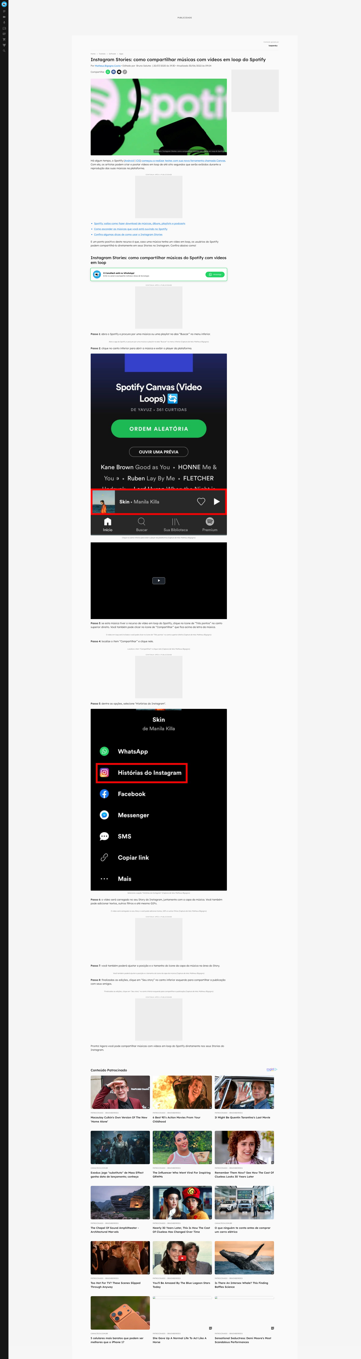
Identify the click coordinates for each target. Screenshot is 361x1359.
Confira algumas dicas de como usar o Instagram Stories (128, 234)
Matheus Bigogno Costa (108, 65)
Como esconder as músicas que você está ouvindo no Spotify (130, 229)
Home (93, 54)
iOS (138, 160)
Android (129, 160)
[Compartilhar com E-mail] (119, 72)
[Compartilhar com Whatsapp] (108, 72)
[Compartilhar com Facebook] (113, 72)
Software (112, 54)
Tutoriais (102, 54)
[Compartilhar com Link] (125, 72)
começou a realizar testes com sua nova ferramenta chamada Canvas (183, 160)
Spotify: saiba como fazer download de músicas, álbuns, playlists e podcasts (139, 223)
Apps (121, 54)
